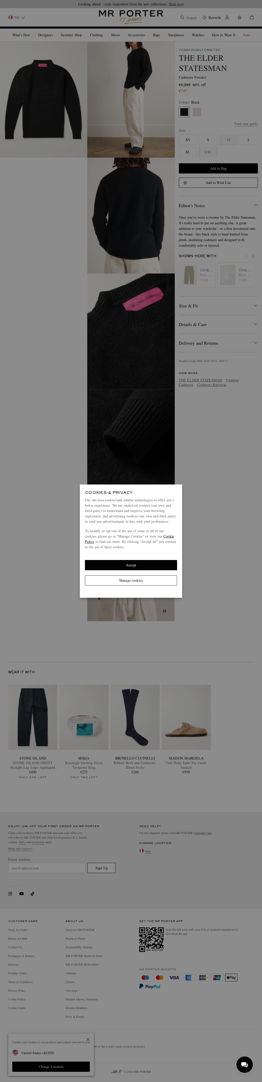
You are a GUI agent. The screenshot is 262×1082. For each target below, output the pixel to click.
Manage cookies (131, 580)
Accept (131, 565)
